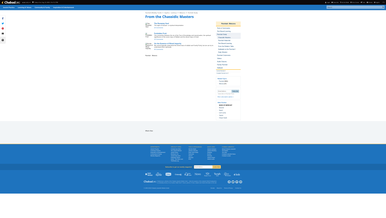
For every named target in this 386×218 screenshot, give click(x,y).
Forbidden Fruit (160, 33)
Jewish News (174, 152)
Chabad (174, 181)
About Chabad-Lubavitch (229, 149)
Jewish (203, 182)
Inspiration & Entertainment (63, 7)
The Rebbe (225, 150)
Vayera (221, 115)
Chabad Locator (226, 156)
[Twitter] (233, 181)
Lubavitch (178, 181)
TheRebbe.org (175, 161)
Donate (370, 2)
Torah (193, 182)
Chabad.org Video (176, 149)
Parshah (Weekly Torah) (153, 13)
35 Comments (158, 49)
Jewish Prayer (211, 157)
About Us (219, 188)
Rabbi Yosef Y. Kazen (180, 182)
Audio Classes (188, 174)
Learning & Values (24, 7)
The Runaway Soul (161, 23)
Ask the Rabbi (345, 2)
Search (190, 156)
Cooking (207, 174)
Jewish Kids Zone (176, 156)
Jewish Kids (237, 174)
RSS (190, 159)
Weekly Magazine (155, 156)
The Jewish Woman (176, 150)
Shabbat (209, 152)
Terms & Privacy (228, 188)
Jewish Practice (9, 7)
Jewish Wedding (211, 150)
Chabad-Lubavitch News (229, 154)
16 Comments (158, 27)
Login (328, 2)
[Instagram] (240, 181)
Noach (221, 110)
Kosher (209, 154)
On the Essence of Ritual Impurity (167, 44)
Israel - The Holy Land (177, 159)
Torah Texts (217, 174)
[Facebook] (229, 181)
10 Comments (158, 39)
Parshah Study (193, 13)
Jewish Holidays (211, 149)
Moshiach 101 (175, 154)
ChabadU (178, 174)
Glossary (191, 157)
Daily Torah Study (193, 152)
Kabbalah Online (175, 157)
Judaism (197, 182)
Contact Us (238, 188)
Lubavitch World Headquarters (209, 181)
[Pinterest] (236, 181)
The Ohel (224, 152)
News (198, 174)
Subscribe (191, 154)
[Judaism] (11, 2)
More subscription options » (226, 97)
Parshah (224, 24)
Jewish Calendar (193, 150)
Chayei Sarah (223, 118)
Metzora (182, 13)
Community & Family (42, 7)
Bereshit (221, 107)
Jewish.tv (168, 174)
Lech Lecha (222, 113)
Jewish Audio (211, 159)
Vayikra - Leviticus (170, 13)
